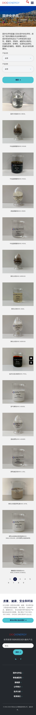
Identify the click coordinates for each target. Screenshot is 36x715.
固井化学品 (17, 673)
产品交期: (5, 64)
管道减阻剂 (17, 678)
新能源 (17, 682)
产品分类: (5, 53)
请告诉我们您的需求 (17, 620)
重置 (17, 80)
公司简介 (17, 687)
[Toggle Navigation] (31, 3)
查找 (6, 646)
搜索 (17, 652)
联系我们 (17, 696)
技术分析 (17, 691)
